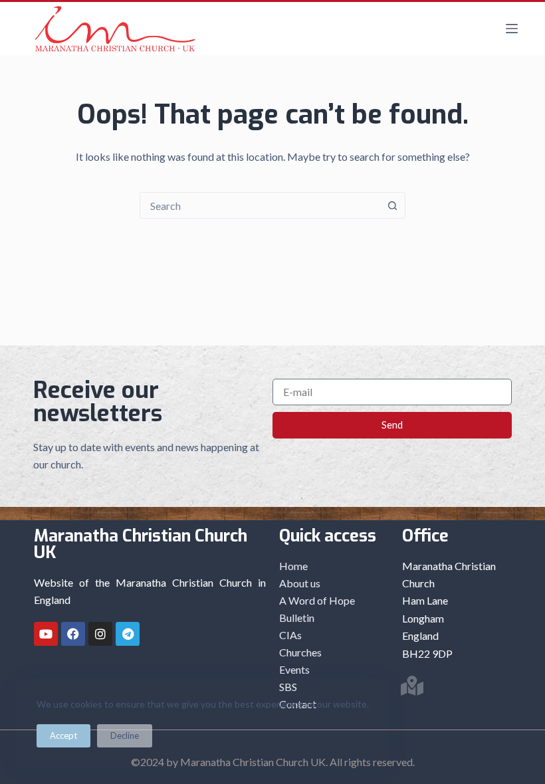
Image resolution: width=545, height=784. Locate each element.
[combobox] (260, 205)
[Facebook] (73, 634)
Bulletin (296, 617)
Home (293, 565)
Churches (300, 652)
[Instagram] (100, 634)
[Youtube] (46, 634)
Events (294, 669)
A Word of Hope (317, 600)
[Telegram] (128, 634)
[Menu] (512, 29)
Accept (63, 735)
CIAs (290, 635)
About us (299, 583)
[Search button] (392, 205)
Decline (124, 735)
